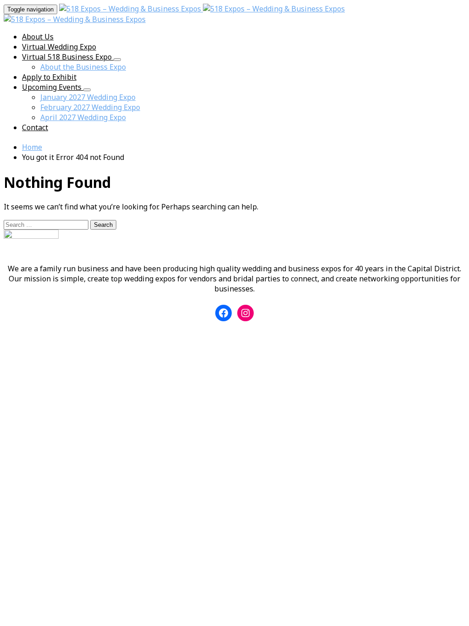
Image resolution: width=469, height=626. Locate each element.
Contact (35, 127)
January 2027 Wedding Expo (88, 97)
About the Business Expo (83, 67)
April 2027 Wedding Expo (83, 117)
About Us (38, 37)
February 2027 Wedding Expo (90, 107)
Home (32, 147)
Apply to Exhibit (49, 77)
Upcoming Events (52, 87)
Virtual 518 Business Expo (68, 57)
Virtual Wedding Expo (59, 47)
